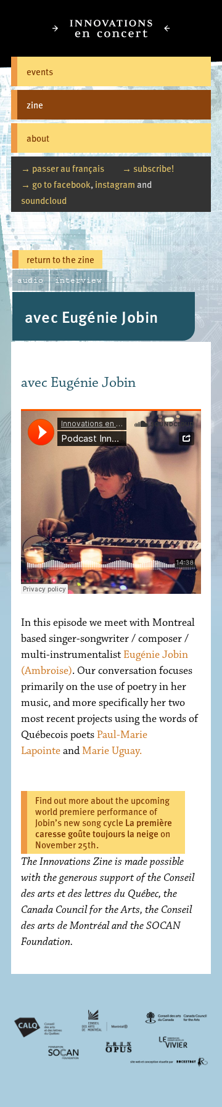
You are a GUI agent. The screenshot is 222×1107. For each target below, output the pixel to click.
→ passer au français (62, 167)
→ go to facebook (56, 183)
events (40, 71)
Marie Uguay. (112, 751)
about (38, 137)
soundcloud (44, 199)
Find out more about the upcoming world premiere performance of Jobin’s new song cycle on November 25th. (103, 822)
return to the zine (60, 259)
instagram (115, 183)
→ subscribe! (148, 167)
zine (35, 104)
